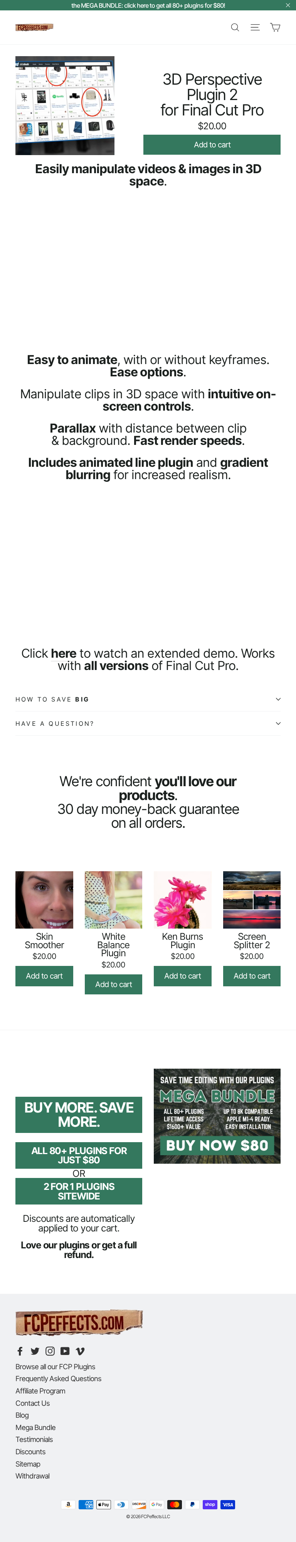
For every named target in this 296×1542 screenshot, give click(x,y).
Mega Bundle (35, 1427)
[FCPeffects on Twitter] (35, 1351)
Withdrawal (32, 1476)
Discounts (30, 1451)
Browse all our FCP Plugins (55, 1366)
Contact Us (32, 1403)
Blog (22, 1415)
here (63, 653)
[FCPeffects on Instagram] (50, 1351)
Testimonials (34, 1439)
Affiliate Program (40, 1391)
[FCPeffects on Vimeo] (80, 1351)
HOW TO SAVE (52, 699)
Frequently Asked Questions (58, 1378)
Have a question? (54, 723)
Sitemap (27, 1464)
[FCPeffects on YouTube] (65, 1351)
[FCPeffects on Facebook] (20, 1351)
